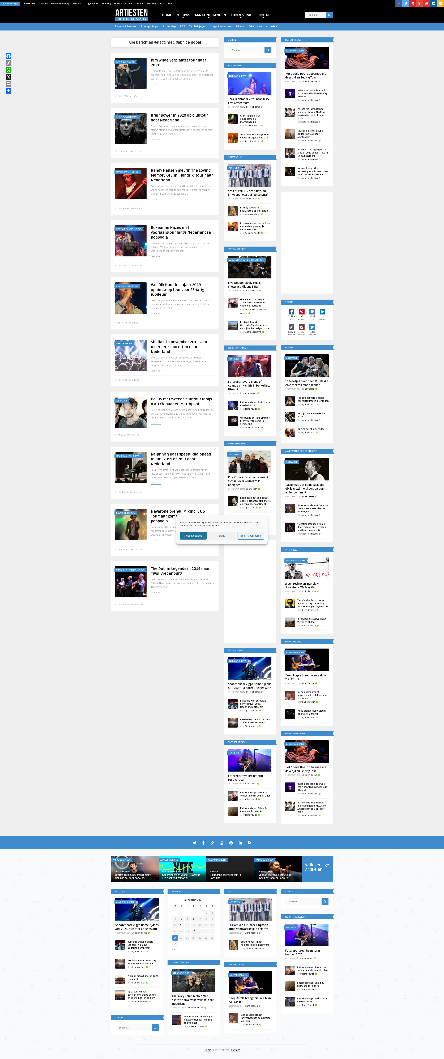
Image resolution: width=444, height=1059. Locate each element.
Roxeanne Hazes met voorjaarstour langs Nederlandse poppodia (181, 232)
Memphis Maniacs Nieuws (129, 845)
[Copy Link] (8, 63)
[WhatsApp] (8, 70)
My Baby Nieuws (124, 680)
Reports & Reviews (125, 26)
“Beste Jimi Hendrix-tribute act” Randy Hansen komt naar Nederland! (180, 904)
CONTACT (264, 15)
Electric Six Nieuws (126, 625)
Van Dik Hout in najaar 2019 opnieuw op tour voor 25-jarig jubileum (177, 290)
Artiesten (271, 26)
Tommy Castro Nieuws (128, 958)
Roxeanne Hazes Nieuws (128, 229)
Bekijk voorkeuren (250, 535)
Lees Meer (156, 84)
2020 (162, 3)
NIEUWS (183, 15)
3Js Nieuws (121, 400)
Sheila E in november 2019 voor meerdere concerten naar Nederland (179, 347)
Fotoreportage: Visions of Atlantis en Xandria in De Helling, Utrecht (249, 385)
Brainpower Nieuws (127, 117)
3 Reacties (155, 1047)
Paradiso (77, 3)
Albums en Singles (295, 560)
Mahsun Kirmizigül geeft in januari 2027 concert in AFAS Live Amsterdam (312, 152)
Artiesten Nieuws (252, 107)
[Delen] (8, 90)
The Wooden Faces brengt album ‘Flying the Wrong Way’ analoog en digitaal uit (312, 603)
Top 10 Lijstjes (197, 26)
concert (43, 3)
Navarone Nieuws (125, 513)
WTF (182, 26)
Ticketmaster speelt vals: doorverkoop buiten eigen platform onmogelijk (311, 527)
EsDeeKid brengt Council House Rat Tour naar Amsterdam (310, 134)
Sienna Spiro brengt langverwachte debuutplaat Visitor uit (312, 695)
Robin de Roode (252, 233)
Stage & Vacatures (221, 26)
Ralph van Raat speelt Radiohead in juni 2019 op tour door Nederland (181, 459)
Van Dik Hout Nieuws (127, 286)
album (140, 3)
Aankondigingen (125, 1013)
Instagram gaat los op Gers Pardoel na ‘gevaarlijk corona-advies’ (255, 226)
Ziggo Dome (91, 3)
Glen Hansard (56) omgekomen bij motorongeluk (250, 119)
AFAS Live (151, 3)
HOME (167, 15)
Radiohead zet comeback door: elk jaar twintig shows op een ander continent (255, 501)
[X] (8, 76)
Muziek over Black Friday (310, 429)
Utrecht (129, 3)
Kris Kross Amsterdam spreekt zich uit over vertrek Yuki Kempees (248, 481)
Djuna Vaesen (250, 199)
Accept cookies (193, 535)
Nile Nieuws (122, 735)
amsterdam (29, 3)
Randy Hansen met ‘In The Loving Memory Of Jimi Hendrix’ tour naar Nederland (182, 175)
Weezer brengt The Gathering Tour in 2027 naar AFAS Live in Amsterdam (312, 171)
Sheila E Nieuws (124, 343)
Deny (222, 535)
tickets (118, 3)
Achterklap (169, 26)
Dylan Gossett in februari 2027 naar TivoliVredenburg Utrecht (312, 93)
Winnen (240, 26)
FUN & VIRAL (241, 15)
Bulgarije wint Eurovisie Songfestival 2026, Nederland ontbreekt (253, 703)
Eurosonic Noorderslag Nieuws (246, 260)
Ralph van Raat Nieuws (128, 455)
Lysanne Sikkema (253, 332)
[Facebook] (8, 56)
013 (170, 3)
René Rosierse (251, 291)
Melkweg (106, 3)
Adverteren (255, 26)
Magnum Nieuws (124, 790)
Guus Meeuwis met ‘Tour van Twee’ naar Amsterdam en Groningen (312, 508)
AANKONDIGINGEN (210, 15)
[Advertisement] (250, 592)
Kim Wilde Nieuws (125, 61)
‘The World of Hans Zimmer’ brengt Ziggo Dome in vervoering (255, 421)
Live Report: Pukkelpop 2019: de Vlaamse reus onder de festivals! (252, 302)
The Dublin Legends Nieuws (130, 570)
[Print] (8, 83)
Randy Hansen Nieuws (127, 172)
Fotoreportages (150, 26)
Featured (234, 753)
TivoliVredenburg (60, 3)
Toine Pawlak (250, 393)
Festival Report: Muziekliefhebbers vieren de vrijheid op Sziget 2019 (254, 325)
